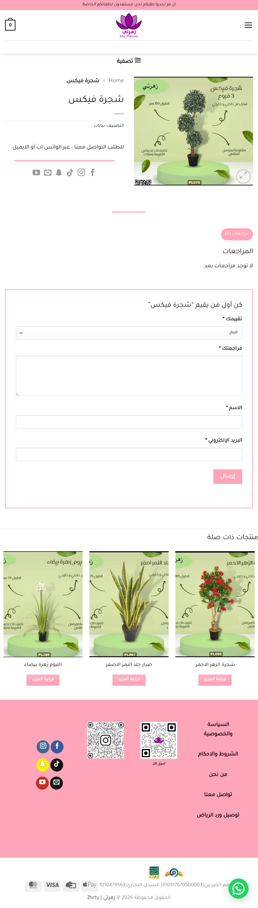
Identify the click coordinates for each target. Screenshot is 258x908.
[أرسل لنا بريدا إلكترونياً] (47, 173)
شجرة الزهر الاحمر (215, 665)
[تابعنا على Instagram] (81, 173)
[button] (248, 25)
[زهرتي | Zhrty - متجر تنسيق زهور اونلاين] (129, 25)
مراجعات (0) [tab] (237, 234)
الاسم (234, 408)
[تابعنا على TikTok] (70, 173)
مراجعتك (230, 349)
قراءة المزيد (215, 680)
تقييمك (232, 319)
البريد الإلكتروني (223, 441)
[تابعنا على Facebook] (92, 173)
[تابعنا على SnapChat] (58, 173)
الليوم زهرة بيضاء (43, 665)
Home (116, 81)
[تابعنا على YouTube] (36, 173)
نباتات (99, 126)
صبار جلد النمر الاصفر (129, 665)
